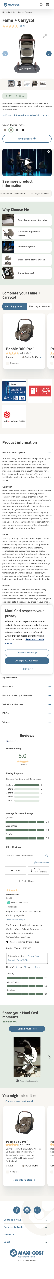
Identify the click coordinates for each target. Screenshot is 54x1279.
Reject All (27, 668)
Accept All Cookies (27, 660)
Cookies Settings (27, 652)
